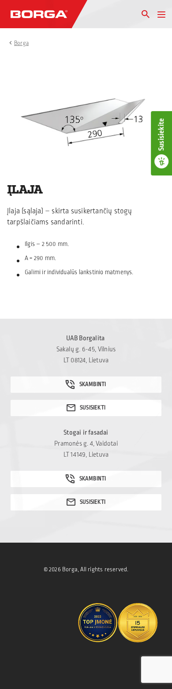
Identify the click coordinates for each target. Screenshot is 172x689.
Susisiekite (161, 134)
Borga (21, 43)
